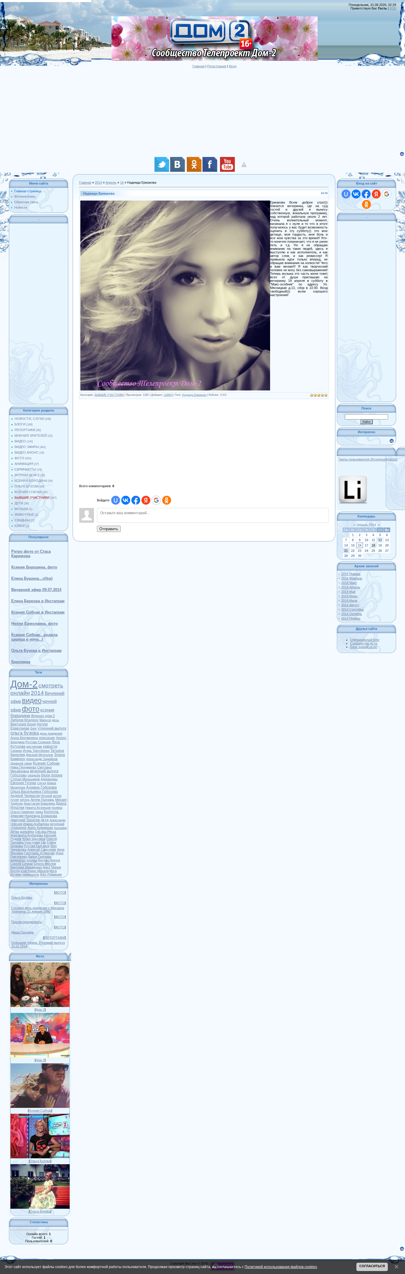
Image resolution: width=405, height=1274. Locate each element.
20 (387, 545)
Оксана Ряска (45, 831)
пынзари (60, 828)
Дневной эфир (21, 763)
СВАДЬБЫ (22, 520)
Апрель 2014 (366, 525)
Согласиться (372, 1266)
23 (359, 550)
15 (353, 545)
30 (359, 555)
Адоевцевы (49, 779)
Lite (43, 842)
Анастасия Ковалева (39, 803)
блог (33, 728)
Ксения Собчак (46, 763)
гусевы (32, 860)
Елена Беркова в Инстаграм (38, 601)
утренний (18, 828)
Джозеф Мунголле (39, 755)
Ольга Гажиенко (22, 812)
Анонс (61, 738)
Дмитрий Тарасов (25, 820)
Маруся (45, 720)
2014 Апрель (350, 587)
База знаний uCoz (363, 647)
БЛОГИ (20, 424)
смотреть (51, 685)
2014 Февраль (351, 578)
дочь (55, 720)
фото (30, 709)
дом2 (46, 867)
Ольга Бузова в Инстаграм (36, 650)
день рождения (51, 733)
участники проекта (34, 871)
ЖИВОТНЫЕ (24, 514)
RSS (393, 8)
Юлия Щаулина (33, 839)
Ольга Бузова (21, 897)
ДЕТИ (19, 503)
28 (346, 555)
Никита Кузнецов (38, 807)
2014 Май (348, 591)
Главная (198, 66)
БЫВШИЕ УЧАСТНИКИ (32, 497)
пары (39, 812)
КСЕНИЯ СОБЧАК (28, 492)
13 (387, 540)
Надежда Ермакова (41, 816)
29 (353, 555)
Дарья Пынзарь (39, 856)
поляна (57, 807)
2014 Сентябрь (352, 609)
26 (380, 550)
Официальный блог (365, 639)
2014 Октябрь (351, 614)
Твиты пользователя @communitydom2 (367, 459)
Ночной (46, 796)
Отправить (108, 529)
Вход (232, 66)
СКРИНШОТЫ (25, 469)
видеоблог (18, 860)
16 (122, 182)
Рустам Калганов (37, 846)
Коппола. (51, 812)
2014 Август (350, 605)
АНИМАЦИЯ (24, 464)
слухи (41, 783)
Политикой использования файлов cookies (281, 1267)
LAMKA (168, 394)
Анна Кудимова (40, 828)
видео (32, 700)
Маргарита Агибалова (26, 835)
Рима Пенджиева (23, 767)
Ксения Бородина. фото (34, 567)
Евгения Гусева (23, 783)
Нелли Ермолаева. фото (34, 623)
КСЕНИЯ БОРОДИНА (31, 480)
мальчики (27, 831)
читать (25, 799)
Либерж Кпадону (24, 720)
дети (45, 820)
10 (366, 540)
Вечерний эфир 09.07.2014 (36, 589)
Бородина (20, 662)
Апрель (111, 182)
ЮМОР (20, 526)
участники (32, 842)
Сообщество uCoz (364, 643)
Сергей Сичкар (21, 863)
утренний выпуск (52, 728)
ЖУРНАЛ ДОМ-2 (27, 475)
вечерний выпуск (44, 771)
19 (380, 545)
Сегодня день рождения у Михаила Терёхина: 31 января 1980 (37, 909)
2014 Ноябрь (351, 618)
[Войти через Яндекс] (145, 500)
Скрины (16, 750)
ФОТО (19, 458)
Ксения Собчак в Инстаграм (38, 612)
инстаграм (34, 746)
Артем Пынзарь (42, 799)
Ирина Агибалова (36, 824)
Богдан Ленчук (49, 860)
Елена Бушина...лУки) (31, 578)
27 (387, 550)
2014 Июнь (349, 596)
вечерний (57, 824)
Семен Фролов (45, 863)
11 (373, 540)
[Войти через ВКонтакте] (125, 500)
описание (47, 738)
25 (373, 550)
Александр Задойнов (42, 759)
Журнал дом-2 (43, 716)
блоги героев (51, 775)
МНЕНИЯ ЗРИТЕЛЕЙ (31, 435)
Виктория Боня (23, 724)
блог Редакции (51, 874)
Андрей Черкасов (25, 796)
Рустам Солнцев (38, 742)
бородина (17, 742)
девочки (17, 816)
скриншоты (30, 874)
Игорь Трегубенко (36, 750)
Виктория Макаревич (26, 867)
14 (346, 545)
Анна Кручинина (24, 738)
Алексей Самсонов (41, 849)
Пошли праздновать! (26, 922)
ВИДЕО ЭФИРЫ (27, 447)
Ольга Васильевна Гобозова (34, 792)
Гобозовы (18, 775)
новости (50, 746)
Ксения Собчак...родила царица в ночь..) (34, 637)
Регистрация (216, 66)
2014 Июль (349, 600)
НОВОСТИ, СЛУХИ (29, 418)
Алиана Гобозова (41, 787)
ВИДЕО (20, 441)
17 (366, 545)
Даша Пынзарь (22, 932)
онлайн (20, 693)
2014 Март (349, 582)
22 (353, 550)
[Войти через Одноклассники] (166, 500)
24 (366, 550)
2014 (37, 693)
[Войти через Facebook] (135, 500)
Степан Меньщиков (25, 779)
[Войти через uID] (115, 500)
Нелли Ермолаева (29, 726)
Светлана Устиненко (39, 853)
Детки (14, 831)
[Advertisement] (178, 109)
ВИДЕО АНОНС (27, 452)
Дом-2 (24, 684)
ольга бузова (24, 733)
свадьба (34, 775)
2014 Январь (351, 574)
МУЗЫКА (21, 509)
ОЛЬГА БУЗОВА (27, 486)
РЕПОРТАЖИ (25, 430)
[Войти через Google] (156, 500)
